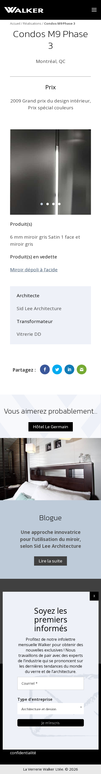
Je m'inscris (50, 722)
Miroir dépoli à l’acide (34, 269)
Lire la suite (50, 560)
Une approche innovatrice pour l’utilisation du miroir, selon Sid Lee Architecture (50, 539)
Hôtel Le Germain (50, 426)
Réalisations (32, 23)
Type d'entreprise (34, 699)
